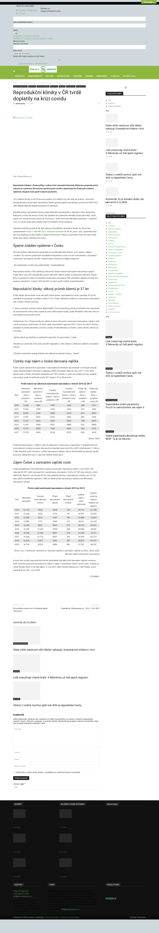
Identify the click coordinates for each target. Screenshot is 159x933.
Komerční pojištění (43, 86)
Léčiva (111, 244)
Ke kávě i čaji (129, 76)
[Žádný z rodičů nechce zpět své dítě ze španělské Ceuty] (56, 691)
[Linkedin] (53, 109)
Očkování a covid (115, 252)
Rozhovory (102, 76)
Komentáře (112, 232)
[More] (59, 109)
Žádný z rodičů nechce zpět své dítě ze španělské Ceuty (47, 705)
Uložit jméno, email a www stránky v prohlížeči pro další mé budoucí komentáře (48, 772)
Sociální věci (63, 76)
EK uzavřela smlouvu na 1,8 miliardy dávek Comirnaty (30, 609)
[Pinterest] (42, 109)
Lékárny (111, 258)
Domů (15, 83)
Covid (110, 291)
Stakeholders (113, 288)
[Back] (52, 6)
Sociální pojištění (115, 255)
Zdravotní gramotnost (27, 83)
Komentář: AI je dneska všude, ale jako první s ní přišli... (125, 201)
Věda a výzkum (114, 306)
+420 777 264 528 (20, 891)
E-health (16, 671)
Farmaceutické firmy (116, 285)
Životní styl (54, 86)
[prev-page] (14, 711)
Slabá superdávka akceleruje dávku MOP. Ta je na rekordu (125, 437)
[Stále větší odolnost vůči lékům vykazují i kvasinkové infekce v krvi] (56, 635)
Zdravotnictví (35, 76)
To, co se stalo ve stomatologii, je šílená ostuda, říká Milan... (78, 872)
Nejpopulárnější (114, 106)
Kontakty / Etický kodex (28, 10)
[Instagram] (46, 6)
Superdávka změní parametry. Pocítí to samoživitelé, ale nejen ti (125, 406)
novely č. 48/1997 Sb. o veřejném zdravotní (45, 231)
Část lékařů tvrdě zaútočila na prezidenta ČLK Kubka (76, 823)
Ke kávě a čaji (81, 86)
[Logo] (21, 72)
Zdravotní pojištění (115, 250)
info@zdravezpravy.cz (22, 896)
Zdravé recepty (114, 229)
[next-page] (15, 711)
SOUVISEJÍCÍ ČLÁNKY (24, 622)
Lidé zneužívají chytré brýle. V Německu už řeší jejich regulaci (50, 677)
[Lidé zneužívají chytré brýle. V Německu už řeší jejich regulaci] (56, 663)
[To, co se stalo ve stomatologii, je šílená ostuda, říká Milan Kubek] (79, 862)
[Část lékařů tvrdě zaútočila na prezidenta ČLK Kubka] (79, 813)
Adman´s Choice (115, 294)
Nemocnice (112, 238)
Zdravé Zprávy (114, 235)
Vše (109, 100)
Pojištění (77, 76)
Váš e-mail (17, 50)
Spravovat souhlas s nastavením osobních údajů (62, 917)
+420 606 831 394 (21, 894)
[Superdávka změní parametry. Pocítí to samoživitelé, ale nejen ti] (126, 392)
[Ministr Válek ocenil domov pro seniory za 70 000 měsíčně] (79, 838)
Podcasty (112, 261)
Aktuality (20, 76)
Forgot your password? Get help (26, 36)
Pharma (89, 76)
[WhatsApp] (47, 109)
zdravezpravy (20, 103)
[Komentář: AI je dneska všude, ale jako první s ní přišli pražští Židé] (126, 191)
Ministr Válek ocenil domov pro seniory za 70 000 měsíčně (77, 847)
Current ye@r (19, 784)
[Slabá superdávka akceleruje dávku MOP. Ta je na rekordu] (126, 423)
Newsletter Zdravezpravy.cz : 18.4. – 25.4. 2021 (80, 608)
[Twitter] (48, 6)
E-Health (115, 76)
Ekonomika (32, 86)
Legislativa (112, 282)
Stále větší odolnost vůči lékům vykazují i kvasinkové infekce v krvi (54, 649)
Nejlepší (111, 103)
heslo (15, 30)
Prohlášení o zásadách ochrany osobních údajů (32, 38)
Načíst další (110, 213)
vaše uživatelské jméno (22, 22)
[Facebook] (44, 6)
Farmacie (112, 297)
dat (42, 321)
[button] (143, 69)
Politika (49, 76)
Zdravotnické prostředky (118, 276)
